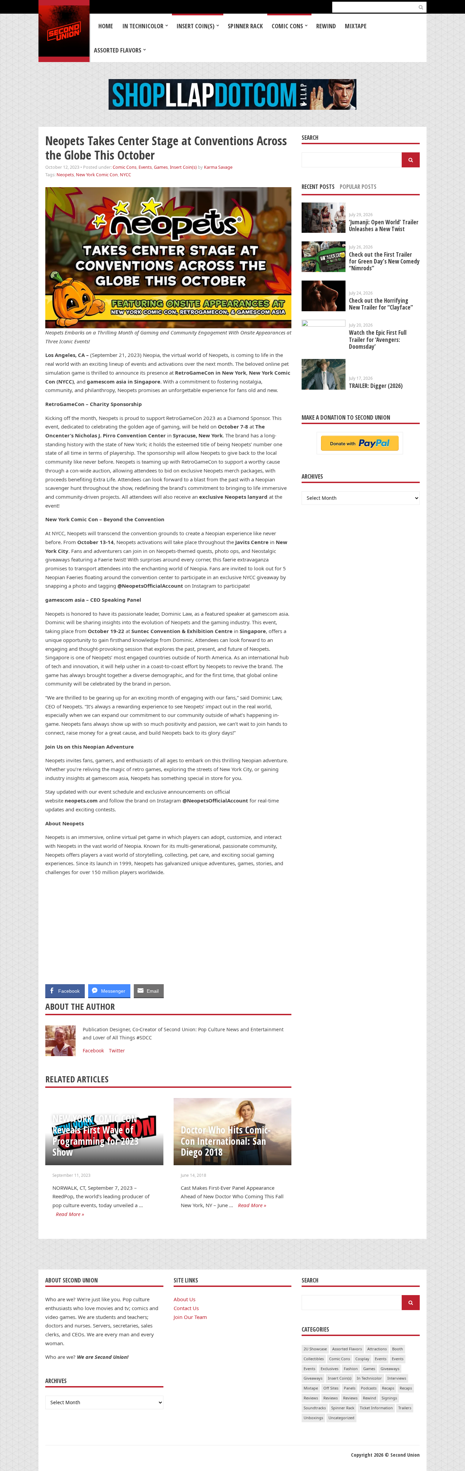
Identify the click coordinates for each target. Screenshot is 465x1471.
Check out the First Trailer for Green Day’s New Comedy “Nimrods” (384, 261)
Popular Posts (358, 187)
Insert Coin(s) (195, 26)
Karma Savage (218, 167)
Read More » (70, 1214)
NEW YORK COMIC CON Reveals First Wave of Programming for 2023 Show (95, 1135)
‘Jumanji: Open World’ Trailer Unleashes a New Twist (383, 225)
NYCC (125, 174)
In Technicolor (142, 26)
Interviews (396, 1378)
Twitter (117, 1050)
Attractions (377, 1348)
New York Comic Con (97, 174)
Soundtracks (315, 1407)
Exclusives (329, 1368)
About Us (184, 1299)
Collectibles (314, 1358)
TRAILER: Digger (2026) (376, 386)
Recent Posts (318, 187)
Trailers (404, 1407)
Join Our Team (190, 1317)
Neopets (65, 174)
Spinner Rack (245, 26)
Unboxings (313, 1417)
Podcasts (368, 1388)
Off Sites (330, 1388)
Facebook (93, 1050)
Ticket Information (376, 1407)
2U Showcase (315, 1348)
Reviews (311, 1397)
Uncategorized (341, 1417)
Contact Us (186, 1308)
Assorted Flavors (117, 50)
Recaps (388, 1388)
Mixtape (356, 26)
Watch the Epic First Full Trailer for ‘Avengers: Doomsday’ (377, 339)
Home (105, 26)
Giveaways (390, 1368)
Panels (349, 1388)
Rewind (326, 26)
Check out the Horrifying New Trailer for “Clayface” (381, 304)
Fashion (351, 1368)
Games (161, 167)
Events (145, 167)
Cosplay (362, 1358)
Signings (389, 1397)
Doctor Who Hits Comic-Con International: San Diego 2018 (226, 1140)
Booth (397, 1348)
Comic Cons (287, 26)
